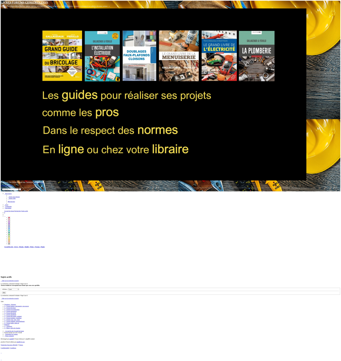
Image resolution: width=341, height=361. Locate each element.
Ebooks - (22, 247)
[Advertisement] (54, 261)
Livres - (16, 247)
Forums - (38, 247)
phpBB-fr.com (21, 342)
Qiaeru (21, 345)
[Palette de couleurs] (4, 216)
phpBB (11, 339)
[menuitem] (14, 197)
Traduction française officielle (9, 345)
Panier (43, 247)
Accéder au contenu (6, 185)
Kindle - (27, 247)
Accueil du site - (9, 247)
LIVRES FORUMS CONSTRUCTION (24, 2)
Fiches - (32, 247)
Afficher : (5, 289)
